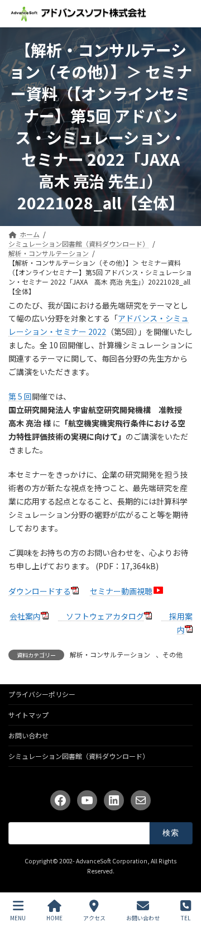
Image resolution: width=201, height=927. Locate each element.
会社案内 (25, 616)
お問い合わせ (28, 735)
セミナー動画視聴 (121, 591)
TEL (185, 917)
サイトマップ (28, 714)
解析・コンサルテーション (110, 654)
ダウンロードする (39, 591)
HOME (54, 917)
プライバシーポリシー (41, 694)
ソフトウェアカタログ (101, 616)
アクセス (94, 917)
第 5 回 (20, 396)
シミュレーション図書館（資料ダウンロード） (78, 756)
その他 (172, 654)
